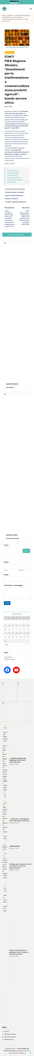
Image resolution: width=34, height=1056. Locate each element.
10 (5, 629)
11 (9, 629)
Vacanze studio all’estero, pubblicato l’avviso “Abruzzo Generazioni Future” (19, 952)
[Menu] (31, 8)
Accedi (6, 1031)
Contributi (9, 52)
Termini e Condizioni (10, 659)
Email (6, 575)
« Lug (6, 644)
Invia (7, 603)
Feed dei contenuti (10, 1034)
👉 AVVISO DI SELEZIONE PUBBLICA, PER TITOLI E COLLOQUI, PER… (17, 760)
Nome (6, 570)
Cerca (6, 545)
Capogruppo (10, 387)
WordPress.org (8, 1039)
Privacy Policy (8, 657)
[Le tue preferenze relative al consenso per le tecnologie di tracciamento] (30, 1053)
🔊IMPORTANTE (14, 846)
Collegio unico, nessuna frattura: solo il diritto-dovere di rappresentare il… (20, 866)
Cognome (21, 570)
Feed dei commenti (10, 1037)
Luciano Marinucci (12, 384)
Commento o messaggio (13, 585)
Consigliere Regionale (12, 538)
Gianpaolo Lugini (11, 535)
